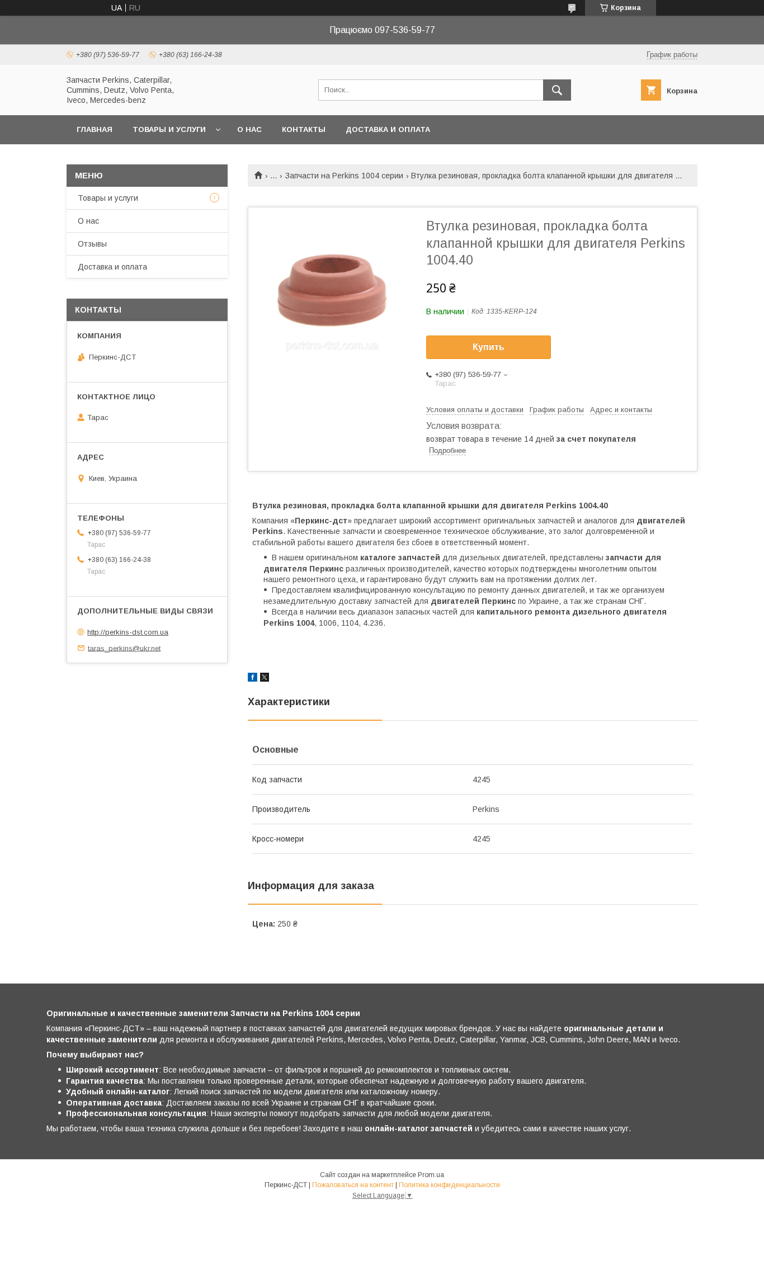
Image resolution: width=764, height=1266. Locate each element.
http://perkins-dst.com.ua (127, 632)
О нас (249, 129)
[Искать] (557, 90)
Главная (94, 129)
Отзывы (92, 243)
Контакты (304, 129)
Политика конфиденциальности (449, 1185)
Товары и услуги (169, 129)
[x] (264, 678)
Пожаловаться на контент (353, 1185)
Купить (488, 347)
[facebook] (252, 678)
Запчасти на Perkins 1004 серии (344, 175)
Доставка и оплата (388, 129)
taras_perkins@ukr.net (124, 648)
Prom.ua (431, 1175)
